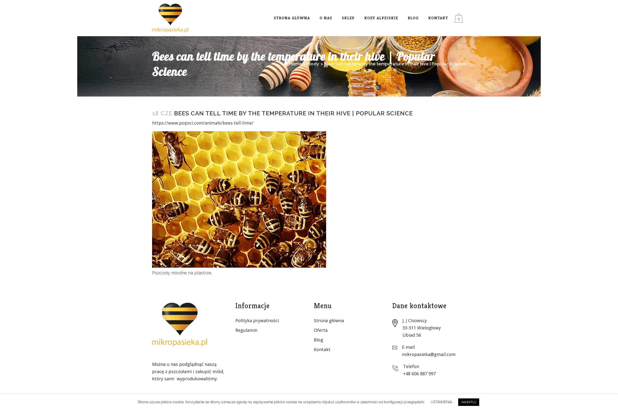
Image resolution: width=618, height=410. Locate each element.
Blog (318, 340)
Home (295, 63)
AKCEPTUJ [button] (468, 402)
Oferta (321, 330)
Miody (312, 63)
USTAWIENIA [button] (441, 402)
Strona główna (329, 320)
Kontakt (322, 349)
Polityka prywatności (257, 320)
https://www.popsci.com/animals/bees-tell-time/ (202, 123)
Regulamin (246, 330)
